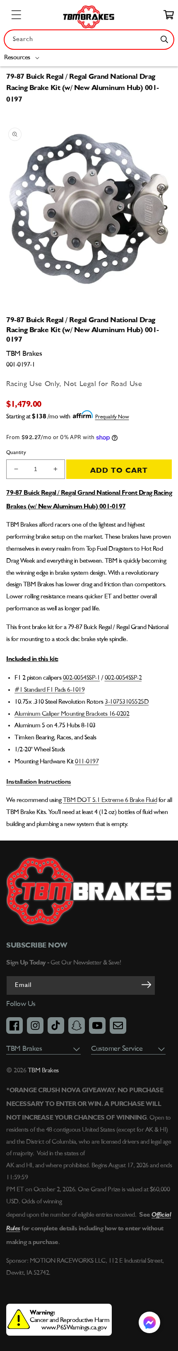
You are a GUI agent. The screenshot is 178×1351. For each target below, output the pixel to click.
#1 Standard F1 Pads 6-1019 (49, 690)
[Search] (164, 39)
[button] (23, 58)
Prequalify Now (112, 417)
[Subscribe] (146, 985)
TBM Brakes (42, 1070)
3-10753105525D (127, 702)
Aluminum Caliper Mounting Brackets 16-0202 (71, 714)
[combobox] (89, 39)
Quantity (16, 452)
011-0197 (87, 761)
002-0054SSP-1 (81, 678)
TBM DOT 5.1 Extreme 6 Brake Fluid (110, 800)
